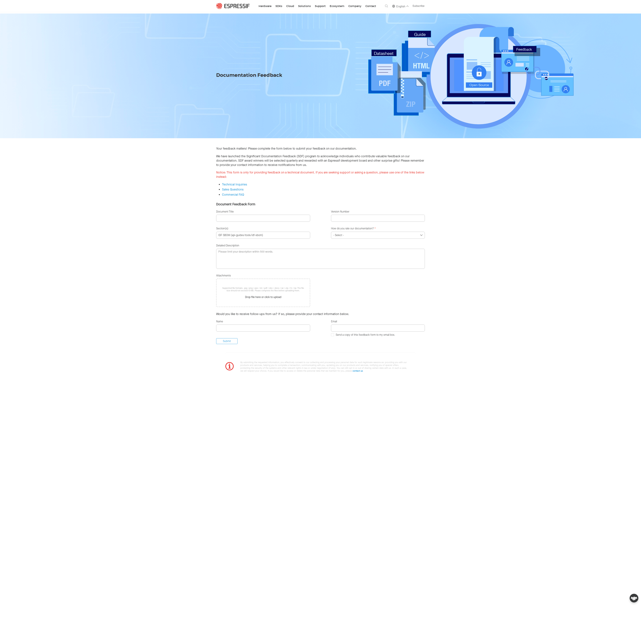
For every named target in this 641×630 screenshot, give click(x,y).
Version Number (340, 211)
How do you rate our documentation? (353, 228)
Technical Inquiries (234, 184)
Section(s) (222, 228)
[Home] (233, 6)
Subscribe (418, 6)
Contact (370, 6)
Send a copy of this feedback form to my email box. (365, 335)
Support (320, 6)
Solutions (304, 6)
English (400, 6)
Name (219, 321)
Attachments (223, 275)
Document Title (225, 211)
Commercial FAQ (233, 195)
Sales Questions (233, 189)
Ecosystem (337, 6)
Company (354, 6)
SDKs (278, 6)
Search (386, 6)
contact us (358, 370)
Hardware (265, 6)
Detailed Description (227, 245)
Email (334, 321)
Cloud (290, 6)
